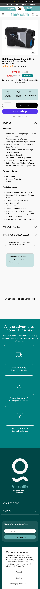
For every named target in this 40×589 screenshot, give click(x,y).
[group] (20, 8)
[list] (20, 37)
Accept (19, 572)
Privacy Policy (21, 566)
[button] (37, 14)
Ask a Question (16, 263)
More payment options (20, 116)
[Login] (33, 14)
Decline (19, 578)
